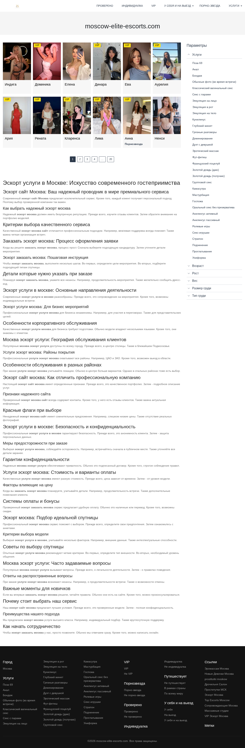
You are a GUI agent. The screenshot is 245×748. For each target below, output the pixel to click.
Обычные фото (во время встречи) (19, 702)
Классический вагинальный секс (20, 711)
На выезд (170, 714)
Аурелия (161, 84)
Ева (128, 84)
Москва (7, 668)
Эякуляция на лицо (15, 723)
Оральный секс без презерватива (96, 678)
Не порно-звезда (134, 695)
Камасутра (90, 661)
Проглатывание (93, 717)
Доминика (43, 84)
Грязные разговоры (55, 682)
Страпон (89, 707)
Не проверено (133, 716)
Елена (70, 84)
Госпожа (89, 672)
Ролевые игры (92, 696)
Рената (40, 138)
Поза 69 (8, 684)
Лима (99, 138)
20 (110, 159)
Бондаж (7, 695)
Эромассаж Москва (217, 668)
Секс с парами (12, 718)
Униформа (90, 723)
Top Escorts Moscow (217, 700)
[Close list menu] (189, 54)
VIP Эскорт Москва (216, 716)
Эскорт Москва (214, 694)
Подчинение (91, 712)
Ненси (160, 138)
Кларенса (72, 138)
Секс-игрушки (92, 701)
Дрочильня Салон (216, 684)
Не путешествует (174, 682)
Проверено (104, 5)
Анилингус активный (96, 686)
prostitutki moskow (216, 679)
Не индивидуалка (175, 666)
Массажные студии (217, 710)
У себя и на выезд (175, 720)
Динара (101, 84)
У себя (168, 709)
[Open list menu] (189, 266)
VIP (153, 5)
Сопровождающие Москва (221, 705)
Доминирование (53, 687)
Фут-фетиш (50, 703)
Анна (129, 138)
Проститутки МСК (215, 689)
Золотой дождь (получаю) (59, 719)
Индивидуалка (132, 5)
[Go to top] (239, 732)
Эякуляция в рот (53, 661)
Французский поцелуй (57, 708)
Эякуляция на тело (55, 666)
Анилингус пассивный (97, 691)
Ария (9, 138)
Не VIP (128, 673)
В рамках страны (174, 688)
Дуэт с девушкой (53, 693)
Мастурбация (92, 666)
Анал (6, 690)
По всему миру (173, 693)
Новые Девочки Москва (219, 673)
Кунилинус (49, 672)
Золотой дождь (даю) (56, 714)
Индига (10, 84)
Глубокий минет (53, 677)
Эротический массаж (56, 698)
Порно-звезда (209, 5)
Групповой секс (53, 724)
